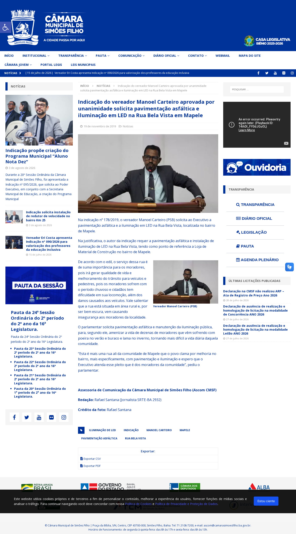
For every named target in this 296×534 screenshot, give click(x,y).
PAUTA (247, 246)
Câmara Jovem (17, 65)
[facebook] (258, 73)
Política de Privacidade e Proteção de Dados (186, 504)
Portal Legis (51, 65)
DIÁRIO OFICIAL (256, 218)
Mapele (185, 430)
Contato (196, 55)
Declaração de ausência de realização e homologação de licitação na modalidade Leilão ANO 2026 (255, 329)
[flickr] (284, 73)
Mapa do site (250, 55)
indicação (131, 430)
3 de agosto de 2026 (22, 168)
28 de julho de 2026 (237, 300)
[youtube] (275, 73)
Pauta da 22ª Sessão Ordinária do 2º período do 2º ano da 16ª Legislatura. (40, 366)
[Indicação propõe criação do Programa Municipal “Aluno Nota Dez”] (39, 120)
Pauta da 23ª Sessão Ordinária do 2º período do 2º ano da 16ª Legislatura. (40, 352)
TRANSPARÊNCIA (257, 204)
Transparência (71, 55)
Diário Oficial (164, 55)
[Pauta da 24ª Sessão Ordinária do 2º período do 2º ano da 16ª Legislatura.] (39, 302)
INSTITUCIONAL (34, 55)
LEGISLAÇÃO (253, 232)
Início (9, 55)
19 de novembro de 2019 (100, 126)
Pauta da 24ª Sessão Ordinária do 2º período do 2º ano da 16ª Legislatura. (37, 320)
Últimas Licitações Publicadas (254, 281)
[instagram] (292, 73)
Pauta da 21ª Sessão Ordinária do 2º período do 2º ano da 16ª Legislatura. (40, 379)
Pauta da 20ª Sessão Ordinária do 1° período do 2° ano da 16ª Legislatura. (40, 392)
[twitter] (267, 73)
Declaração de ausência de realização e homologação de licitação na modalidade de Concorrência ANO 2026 (255, 310)
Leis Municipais (83, 65)
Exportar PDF (92, 466)
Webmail (223, 55)
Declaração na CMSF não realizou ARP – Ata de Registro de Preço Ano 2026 (253, 293)
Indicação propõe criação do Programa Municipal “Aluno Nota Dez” (36, 156)
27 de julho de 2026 (237, 319)
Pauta (101, 55)
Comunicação (129, 55)
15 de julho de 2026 (40, 254)
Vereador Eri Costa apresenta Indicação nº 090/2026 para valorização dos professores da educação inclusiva (49, 244)
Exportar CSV (92, 459)
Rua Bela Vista (135, 438)
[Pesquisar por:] (257, 89)
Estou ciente (266, 501)
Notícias (128, 126)
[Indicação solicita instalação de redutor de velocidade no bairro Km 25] (14, 216)
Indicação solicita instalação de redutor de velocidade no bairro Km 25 (48, 216)
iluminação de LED (102, 430)
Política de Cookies (138, 504)
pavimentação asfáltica (99, 438)
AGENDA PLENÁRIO (259, 260)
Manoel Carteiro (159, 430)
